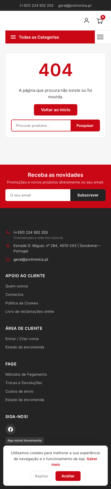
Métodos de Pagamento (26, 374)
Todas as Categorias (39, 37)
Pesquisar (85, 125)
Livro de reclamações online (29, 311)
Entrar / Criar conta (22, 339)
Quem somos (16, 286)
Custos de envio (19, 391)
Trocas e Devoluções (23, 383)
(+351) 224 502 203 (36, 5)
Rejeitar (41, 476)
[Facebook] (10, 429)
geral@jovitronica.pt (75, 5)
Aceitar (68, 476)
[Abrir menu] (100, 36)
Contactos (14, 294)
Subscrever (88, 195)
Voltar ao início (55, 109)
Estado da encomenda (24, 347)
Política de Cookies (21, 303)
